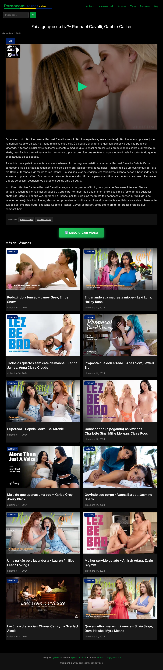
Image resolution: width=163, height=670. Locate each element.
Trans (133, 6)
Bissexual (145, 6)
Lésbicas (121, 6)
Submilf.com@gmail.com (109, 657)
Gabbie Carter (26, 219)
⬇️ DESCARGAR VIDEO (81, 232)
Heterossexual (105, 6)
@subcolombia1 (78, 657)
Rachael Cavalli (44, 219)
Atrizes (90, 6)
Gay (156, 6)
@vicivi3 (57, 657)
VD (10, 41)
